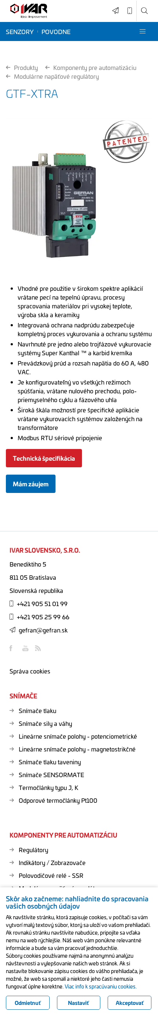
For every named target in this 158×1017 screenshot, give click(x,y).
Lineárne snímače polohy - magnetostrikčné (77, 749)
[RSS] (39, 648)
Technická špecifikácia (44, 458)
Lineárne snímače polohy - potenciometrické (78, 736)
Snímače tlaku (37, 710)
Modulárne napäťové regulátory (56, 76)
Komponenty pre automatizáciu (94, 67)
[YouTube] (26, 648)
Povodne (56, 31)
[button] (142, 31)
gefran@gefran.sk (43, 630)
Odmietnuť (28, 1002)
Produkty (26, 67)
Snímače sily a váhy (45, 723)
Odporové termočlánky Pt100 (58, 800)
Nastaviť (78, 1002)
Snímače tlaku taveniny (50, 761)
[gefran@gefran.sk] (115, 11)
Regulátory (33, 849)
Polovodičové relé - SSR (51, 875)
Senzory (20, 31)
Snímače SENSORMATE (51, 774)
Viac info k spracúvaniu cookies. (101, 986)
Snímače (23, 695)
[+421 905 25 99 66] (129, 11)
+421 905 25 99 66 (43, 617)
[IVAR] (28, 11)
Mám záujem (31, 483)
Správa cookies (30, 671)
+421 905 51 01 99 (42, 604)
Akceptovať (130, 1002)
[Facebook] (13, 648)
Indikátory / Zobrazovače (52, 862)
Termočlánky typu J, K (48, 787)
